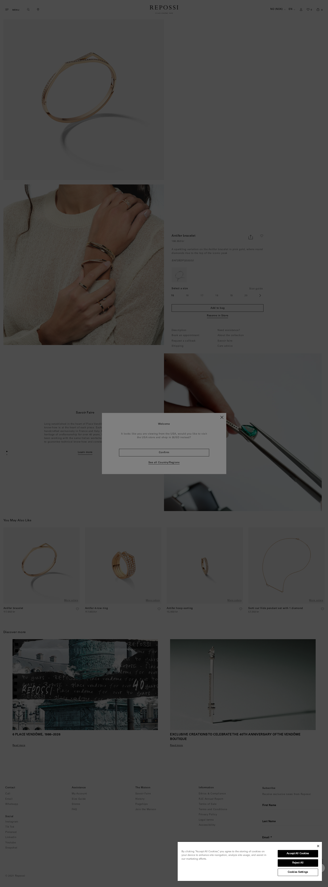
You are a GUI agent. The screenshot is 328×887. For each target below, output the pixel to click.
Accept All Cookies (298, 853)
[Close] (318, 846)
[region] (250, 861)
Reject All (298, 863)
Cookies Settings (298, 872)
